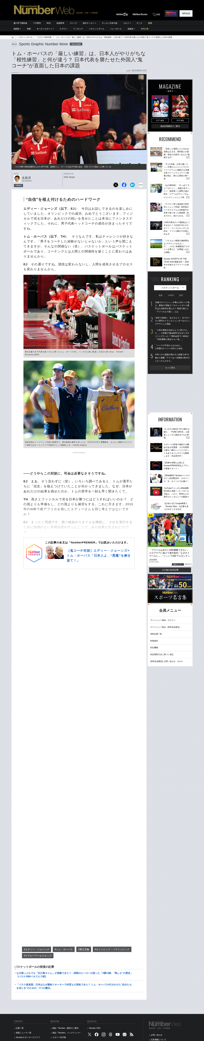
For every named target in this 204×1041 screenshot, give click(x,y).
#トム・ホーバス (64, 949)
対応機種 (154, 647)
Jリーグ (73, 23)
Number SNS (94, 1028)
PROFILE (19, 185)
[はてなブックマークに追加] (132, 185)
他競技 (130, 29)
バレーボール (116, 29)
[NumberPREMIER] (171, 13)
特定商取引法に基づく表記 (162, 654)
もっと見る (170, 367)
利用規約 (154, 641)
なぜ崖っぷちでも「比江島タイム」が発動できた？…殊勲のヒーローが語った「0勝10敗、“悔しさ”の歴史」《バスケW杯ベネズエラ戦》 (74, 975)
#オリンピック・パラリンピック (112, 949)
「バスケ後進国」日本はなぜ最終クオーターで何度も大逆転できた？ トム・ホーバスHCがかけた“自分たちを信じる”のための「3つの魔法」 (74, 986)
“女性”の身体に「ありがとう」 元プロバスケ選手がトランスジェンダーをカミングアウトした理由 (172, 321)
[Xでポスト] (115, 185)
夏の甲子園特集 (20, 23)
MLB (49, 23)
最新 (161, 295)
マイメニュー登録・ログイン (162, 620)
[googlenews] (124, 1035)
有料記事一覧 (156, 634)
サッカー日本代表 (109, 23)
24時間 (171, 295)
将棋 (29, 29)
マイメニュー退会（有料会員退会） (165, 627)
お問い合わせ (156, 1035)
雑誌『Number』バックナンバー (66, 1033)
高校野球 (60, 23)
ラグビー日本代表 (44, 37)
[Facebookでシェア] (124, 185)
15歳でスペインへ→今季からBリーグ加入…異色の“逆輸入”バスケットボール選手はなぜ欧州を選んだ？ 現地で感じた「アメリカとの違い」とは (172, 307)
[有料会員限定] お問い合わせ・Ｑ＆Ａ (166, 661)
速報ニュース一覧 (23, 1033)
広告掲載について (158, 1039)
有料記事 (145, 29)
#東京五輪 (83, 949)
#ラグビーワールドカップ (38, 955)
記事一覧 (20, 1028)
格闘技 (16, 29)
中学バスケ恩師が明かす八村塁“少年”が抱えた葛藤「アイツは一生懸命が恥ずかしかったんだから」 (172, 357)
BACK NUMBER (76, 44)
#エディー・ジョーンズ (36, 949)
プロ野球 (37, 23)
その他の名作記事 (170, 570)
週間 (181, 295)
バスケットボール (96, 29)
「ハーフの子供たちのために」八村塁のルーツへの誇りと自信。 (169, 347)
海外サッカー (88, 23)
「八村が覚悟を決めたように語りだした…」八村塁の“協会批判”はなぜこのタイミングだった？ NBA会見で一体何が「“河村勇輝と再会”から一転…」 (172, 334)
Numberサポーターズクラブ (28, 1037)
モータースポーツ (44, 29)
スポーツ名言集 (59, 1037)
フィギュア (78, 29)
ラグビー (63, 29)
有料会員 (186, 13)
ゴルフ (126, 23)
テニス (139, 23)
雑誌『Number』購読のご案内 (65, 1028)
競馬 (150, 23)
